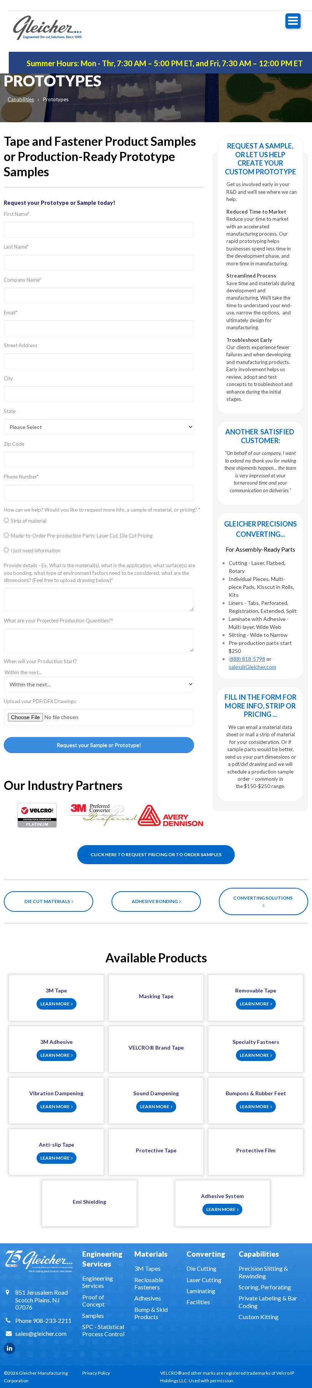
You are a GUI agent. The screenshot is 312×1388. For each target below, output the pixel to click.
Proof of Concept (93, 1300)
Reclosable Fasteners (148, 1283)
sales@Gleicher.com (252, 667)
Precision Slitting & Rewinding (263, 1272)
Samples (93, 1315)
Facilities (198, 1301)
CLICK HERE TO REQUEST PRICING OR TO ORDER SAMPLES (156, 854)
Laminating (200, 1290)
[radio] (104, 522)
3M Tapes (147, 1268)
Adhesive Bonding (155, 901)
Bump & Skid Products (151, 1313)
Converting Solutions (263, 898)
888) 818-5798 (247, 659)
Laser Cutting (203, 1279)
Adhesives (147, 1298)
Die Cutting (201, 1268)
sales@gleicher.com (41, 1333)
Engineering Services (97, 1282)
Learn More (55, 1004)
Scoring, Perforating (265, 1287)
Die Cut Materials (48, 901)
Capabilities (21, 99)
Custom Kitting (259, 1316)
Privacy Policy (96, 1373)
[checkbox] (104, 537)
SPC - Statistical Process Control (103, 1330)
